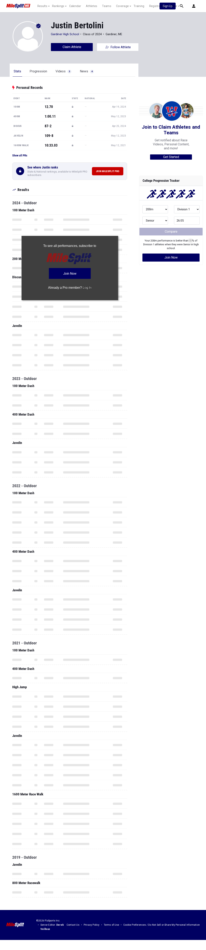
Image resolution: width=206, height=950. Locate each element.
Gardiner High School (65, 34)
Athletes (91, 6)
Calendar (75, 6)
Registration (157, 6)
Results (42, 6)
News (86, 71)
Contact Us (73, 924)
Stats (17, 71)
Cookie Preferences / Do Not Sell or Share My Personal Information (161, 924)
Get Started (171, 157)
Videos (63, 71)
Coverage (122, 6)
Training (139, 6)
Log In (87, 287)
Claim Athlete (72, 47)
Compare (171, 231)
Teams (106, 6)
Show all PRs (19, 155)
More (173, 6)
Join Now (171, 257)
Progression (38, 71)
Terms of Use (111, 924)
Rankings (58, 6)
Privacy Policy (92, 924)
